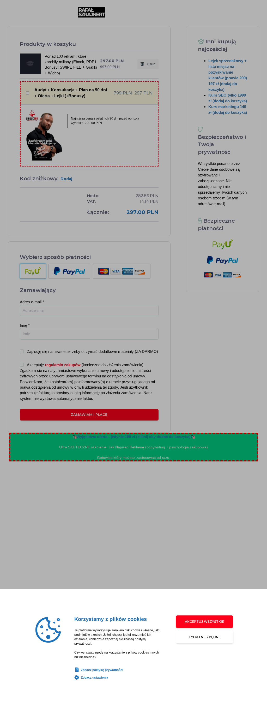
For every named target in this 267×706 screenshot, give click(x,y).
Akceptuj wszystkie (204, 622)
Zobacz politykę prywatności (102, 670)
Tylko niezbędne (205, 637)
